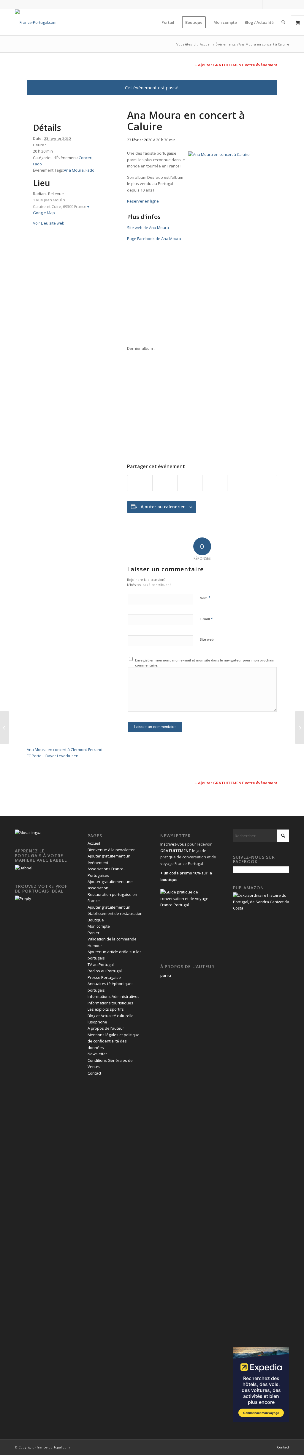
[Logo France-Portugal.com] (35, 22)
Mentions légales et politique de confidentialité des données (114, 1041)
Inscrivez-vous (173, 844)
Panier (93, 932)
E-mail (206, 618)
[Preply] (23, 898)
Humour (95, 945)
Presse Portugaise (104, 977)
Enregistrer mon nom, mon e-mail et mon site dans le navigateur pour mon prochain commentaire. (204, 662)
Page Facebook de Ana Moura (154, 238)
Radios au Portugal (105, 970)
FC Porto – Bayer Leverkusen (52, 755)
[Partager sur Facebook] (139, 483)
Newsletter (97, 1053)
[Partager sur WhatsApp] (190, 483)
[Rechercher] (283, 22)
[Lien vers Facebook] (258, 4)
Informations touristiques (110, 1003)
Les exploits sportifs (106, 1009)
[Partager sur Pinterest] (214, 483)
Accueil (94, 843)
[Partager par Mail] (264, 483)
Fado (37, 164)
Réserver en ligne (143, 201)
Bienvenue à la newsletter (111, 849)
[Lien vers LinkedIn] (275, 4)
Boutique (96, 920)
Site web (207, 639)
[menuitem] (168, 22)
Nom (205, 597)
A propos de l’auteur (106, 1028)
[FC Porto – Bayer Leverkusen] (299, 727)
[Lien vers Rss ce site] (284, 4)
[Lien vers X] (266, 4)
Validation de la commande (112, 939)
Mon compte (99, 926)
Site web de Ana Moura (148, 227)
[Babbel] (23, 868)
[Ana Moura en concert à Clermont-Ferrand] (4, 727)
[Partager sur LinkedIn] (239, 483)
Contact (94, 1073)
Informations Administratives (114, 996)
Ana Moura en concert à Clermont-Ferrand (64, 749)
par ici (165, 975)
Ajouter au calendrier (163, 506)
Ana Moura (74, 170)
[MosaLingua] (28, 832)
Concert (86, 157)
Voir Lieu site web (48, 223)
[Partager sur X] (165, 483)
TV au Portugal (101, 964)
